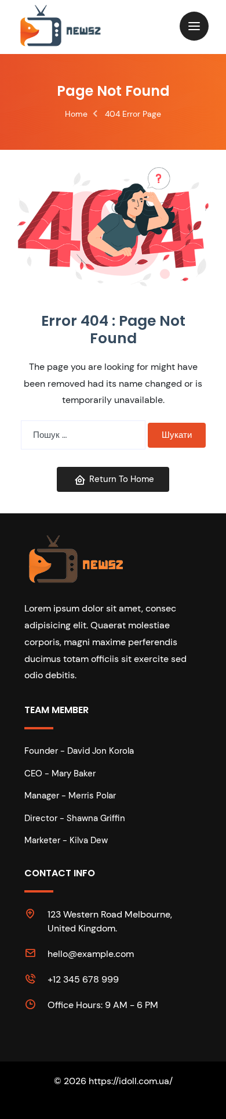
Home (76, 114)
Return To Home (121, 479)
